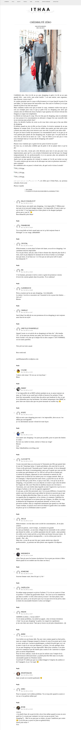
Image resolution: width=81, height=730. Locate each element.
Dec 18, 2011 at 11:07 (27, 312)
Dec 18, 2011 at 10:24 (27, 245)
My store (35, 3)
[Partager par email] (27, 190)
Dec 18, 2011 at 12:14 (27, 461)
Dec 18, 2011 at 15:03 (27, 636)
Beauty (17, 3)
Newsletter (54, 3)
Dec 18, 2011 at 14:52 (27, 589)
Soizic (23, 412)
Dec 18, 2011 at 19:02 (27, 675)
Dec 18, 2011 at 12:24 (27, 520)
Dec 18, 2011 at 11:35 (27, 372)
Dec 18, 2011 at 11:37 (27, 390)
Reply (17, 221)
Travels (23, 3)
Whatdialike (26, 673)
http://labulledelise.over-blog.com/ (27, 448)
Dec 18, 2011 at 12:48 (27, 555)
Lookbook (5, 3)
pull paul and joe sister (21, 181)
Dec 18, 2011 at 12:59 (27, 573)
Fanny (23, 388)
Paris (29, 3)
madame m (25, 553)
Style (11, 3)
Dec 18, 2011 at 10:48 (27, 290)
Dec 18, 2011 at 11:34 (27, 330)
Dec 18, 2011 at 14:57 (27, 614)
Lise (22, 433)
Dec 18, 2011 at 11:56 (27, 434)
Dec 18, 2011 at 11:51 (27, 414)
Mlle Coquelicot (28, 201)
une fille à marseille (29, 328)
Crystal (24, 243)
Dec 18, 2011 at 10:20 (27, 227)
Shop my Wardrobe (44, 3)
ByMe (23, 707)
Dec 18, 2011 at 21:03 (27, 709)
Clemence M (26, 288)
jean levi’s (34, 181)
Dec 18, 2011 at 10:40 (27, 272)
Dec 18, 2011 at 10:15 (27, 203)
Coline (24, 370)
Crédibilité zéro (40, 22)
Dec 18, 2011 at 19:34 (27, 691)
